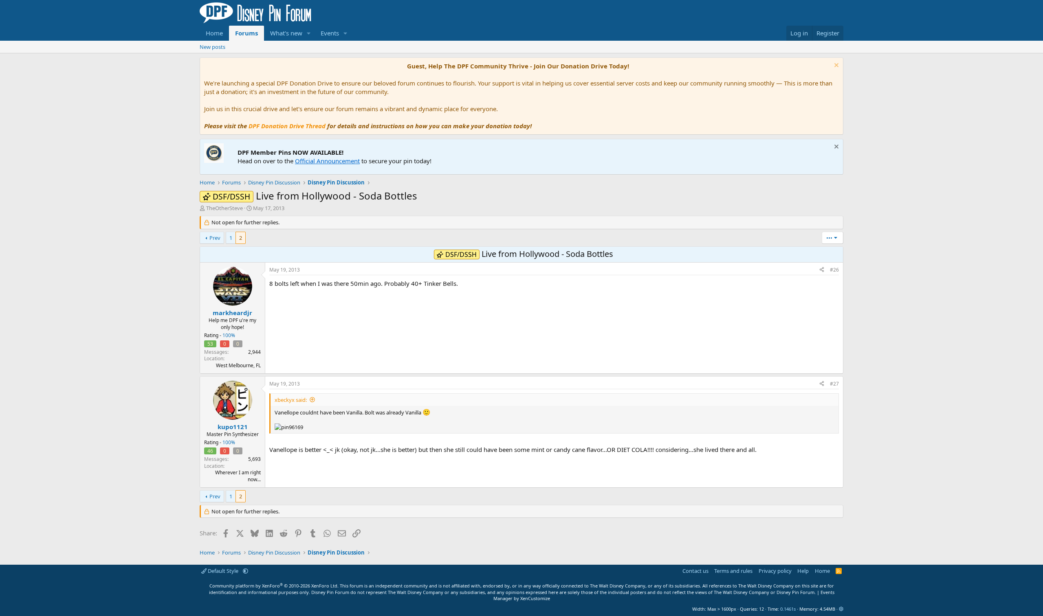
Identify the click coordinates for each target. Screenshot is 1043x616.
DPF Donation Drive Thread (287, 126)
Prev (214, 237)
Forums (246, 33)
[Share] (821, 270)
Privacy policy (775, 570)
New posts (212, 46)
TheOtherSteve (224, 208)
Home (214, 33)
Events (330, 33)
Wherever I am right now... (238, 476)
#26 (834, 269)
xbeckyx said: (291, 399)
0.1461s (788, 609)
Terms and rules (733, 570)
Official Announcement (327, 161)
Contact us (695, 570)
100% (228, 335)
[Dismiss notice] (835, 66)
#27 (834, 383)
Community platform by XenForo (274, 586)
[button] (309, 33)
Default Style (223, 570)
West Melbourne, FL (238, 365)
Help (803, 570)
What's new (286, 33)
